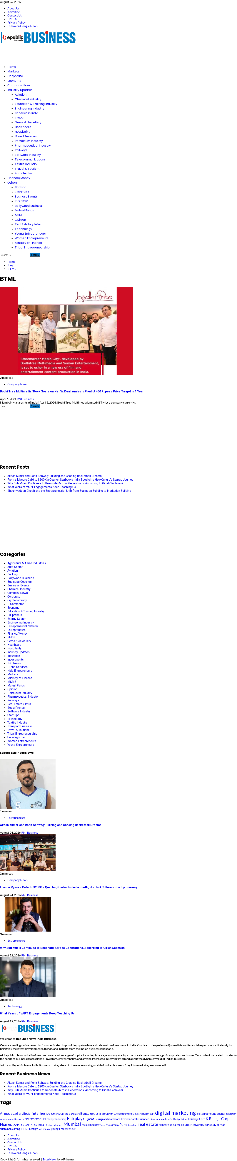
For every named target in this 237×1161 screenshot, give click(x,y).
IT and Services (26, 136)
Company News (18, 85)
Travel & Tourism (27, 169)
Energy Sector (16, 619)
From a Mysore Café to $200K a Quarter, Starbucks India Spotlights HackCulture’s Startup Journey (70, 479)
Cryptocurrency (17, 600)
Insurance (13, 656)
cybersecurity (142, 1113)
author (54, 1113)
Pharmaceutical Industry (33, 145)
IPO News (21, 201)
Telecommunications (30, 159)
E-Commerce (15, 604)
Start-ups (22, 192)
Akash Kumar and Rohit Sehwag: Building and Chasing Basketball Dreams (54, 476)
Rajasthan (132, 1125)
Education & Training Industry (36, 104)
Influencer (142, 1119)
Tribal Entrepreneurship (32, 247)
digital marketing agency (210, 1113)
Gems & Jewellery (28, 122)
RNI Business (25, 399)
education (231, 1113)
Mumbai (72, 1124)
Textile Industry (26, 164)
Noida (102, 1125)
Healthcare (23, 127)
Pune (123, 1125)
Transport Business (20, 726)
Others (12, 182)
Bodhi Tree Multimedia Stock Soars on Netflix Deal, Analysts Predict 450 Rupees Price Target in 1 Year (72, 391)
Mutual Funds (24, 210)
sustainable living (10, 1128)
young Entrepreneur (63, 1128)
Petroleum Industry (29, 141)
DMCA (12, 19)
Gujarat (88, 1119)
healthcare (113, 1119)
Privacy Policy (16, 22)
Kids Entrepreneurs (19, 670)
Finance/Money (18, 178)
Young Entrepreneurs (30, 233)
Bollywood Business (29, 206)
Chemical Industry (28, 99)
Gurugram (101, 1119)
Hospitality (22, 132)
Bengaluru (87, 1113)
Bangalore (74, 1113)
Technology (23, 229)
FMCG (19, 118)
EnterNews (49, 1159)
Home (11, 67)
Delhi (152, 1114)
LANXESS (18, 1124)
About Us (13, 8)
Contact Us (14, 15)
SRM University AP (197, 1124)
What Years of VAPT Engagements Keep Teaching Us (41, 487)
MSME (19, 215)
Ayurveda (63, 1113)
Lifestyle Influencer (53, 1125)
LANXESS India (34, 1124)
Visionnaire (45, 1128)
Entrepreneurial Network (23, 626)
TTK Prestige (29, 1128)
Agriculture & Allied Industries (26, 563)
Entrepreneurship (55, 1119)
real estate (148, 1124)
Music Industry (90, 1124)
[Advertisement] (67, 52)
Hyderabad (128, 1119)
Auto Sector (23, 173)
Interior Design (173, 1119)
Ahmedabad (9, 1113)
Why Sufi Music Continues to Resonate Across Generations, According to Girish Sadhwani (65, 483)
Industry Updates (19, 90)
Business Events (26, 196)
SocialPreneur (16, 707)
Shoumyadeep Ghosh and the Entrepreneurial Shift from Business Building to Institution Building (69, 490)
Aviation (20, 94)
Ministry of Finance (28, 243)
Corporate (15, 76)
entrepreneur (34, 1119)
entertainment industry (12, 1119)
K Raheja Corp (196, 1119)
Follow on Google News (22, 26)
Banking (20, 187)
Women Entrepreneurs (31, 238)
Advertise (13, 12)
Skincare (164, 1124)
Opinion (20, 220)
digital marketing (175, 1112)
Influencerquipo (156, 1119)
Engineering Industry (29, 108)
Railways (21, 150)
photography (112, 1124)
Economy (14, 81)
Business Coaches (19, 581)
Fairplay (75, 1118)
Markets (13, 71)
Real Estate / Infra (28, 224)
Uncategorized (16, 737)
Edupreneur (14, 615)
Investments (15, 659)
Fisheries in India (26, 113)
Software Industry (28, 155)
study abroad (217, 1124)
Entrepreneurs (16, 630)
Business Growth (104, 1113)
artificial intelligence (34, 1113)
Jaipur (184, 1119)
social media (177, 1124)
